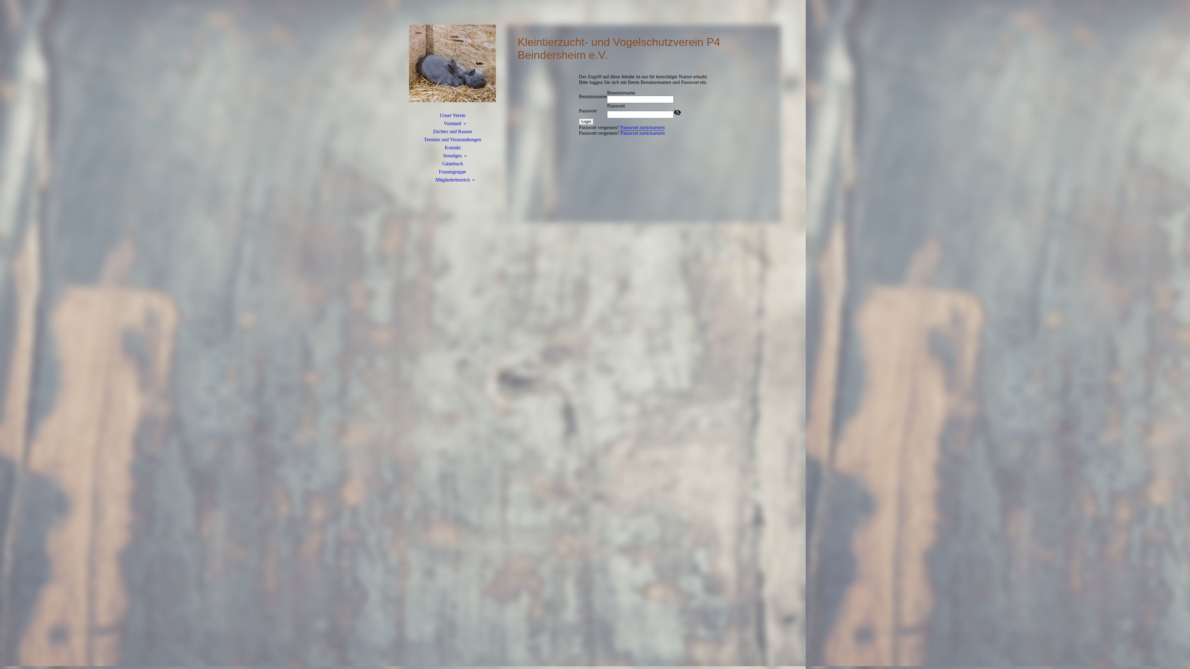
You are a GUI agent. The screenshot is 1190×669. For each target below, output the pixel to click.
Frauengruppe (452, 171)
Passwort (588, 110)
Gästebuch (452, 163)
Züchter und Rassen (452, 131)
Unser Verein (452, 115)
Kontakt (453, 147)
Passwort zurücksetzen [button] (642, 127)
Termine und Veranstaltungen (452, 139)
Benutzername (593, 96)
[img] (452, 63)
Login (586, 121)
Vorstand (452, 123)
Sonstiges (452, 155)
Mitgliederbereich (452, 179)
